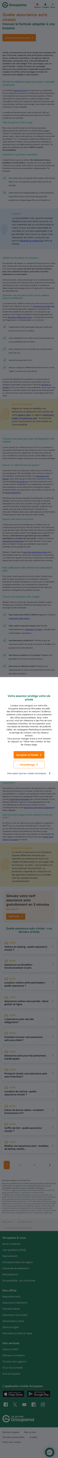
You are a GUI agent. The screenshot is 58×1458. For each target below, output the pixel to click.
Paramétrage (27, 764)
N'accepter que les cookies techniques (26, 773)
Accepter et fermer (27, 754)
